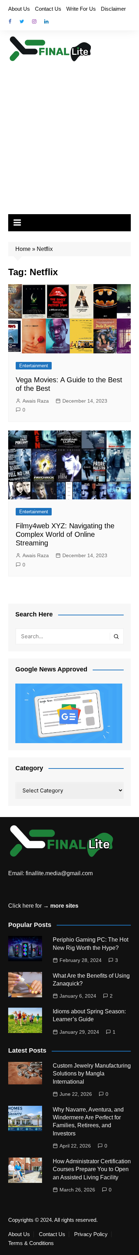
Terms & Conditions (31, 1243)
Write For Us (81, 9)
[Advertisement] (69, 135)
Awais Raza (35, 401)
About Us (19, 9)
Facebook (10, 21)
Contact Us (48, 9)
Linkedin (46, 21)
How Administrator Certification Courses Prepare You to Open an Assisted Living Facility (92, 1169)
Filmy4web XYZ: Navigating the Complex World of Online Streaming (65, 534)
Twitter (22, 21)
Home (23, 249)
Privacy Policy (91, 1234)
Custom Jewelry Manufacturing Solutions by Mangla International (92, 1074)
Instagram (34, 21)
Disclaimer (113, 9)
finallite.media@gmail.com (59, 873)
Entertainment (33, 365)
